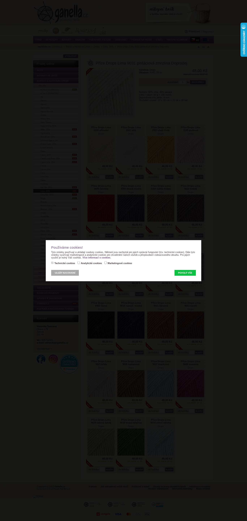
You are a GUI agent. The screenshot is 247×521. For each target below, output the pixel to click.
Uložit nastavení (65, 273)
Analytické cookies (91, 263)
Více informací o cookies (96, 257)
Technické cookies (64, 263)
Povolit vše (185, 273)
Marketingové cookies (120, 263)
